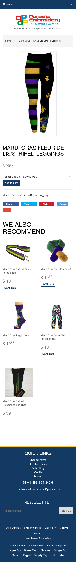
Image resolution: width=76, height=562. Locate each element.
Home (8, 40)
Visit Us (38, 472)
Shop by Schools (38, 464)
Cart (71, 4)
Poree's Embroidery (41, 538)
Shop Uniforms (38, 460)
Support (38, 476)
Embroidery (38, 468)
